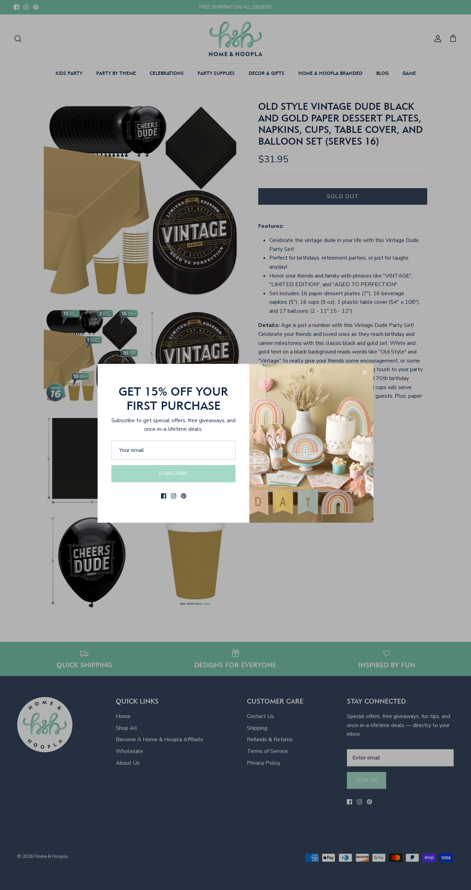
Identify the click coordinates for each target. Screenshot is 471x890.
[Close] (364, 372)
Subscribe (173, 473)
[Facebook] (163, 496)
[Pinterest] (183, 496)
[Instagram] (173, 496)
